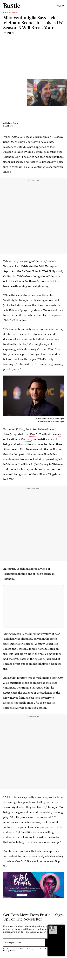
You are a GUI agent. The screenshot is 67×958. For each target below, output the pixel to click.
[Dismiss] (61, 927)
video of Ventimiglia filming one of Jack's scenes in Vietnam (28, 574)
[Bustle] (11, 5)
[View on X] (33, 606)
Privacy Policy (9, 951)
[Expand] (51, 927)
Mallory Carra (11, 123)
